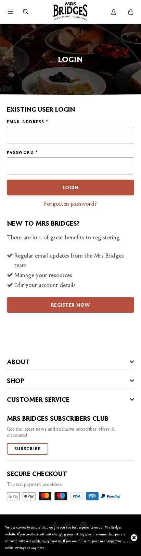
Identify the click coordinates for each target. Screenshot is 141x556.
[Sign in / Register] (113, 12)
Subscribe (27, 448)
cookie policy (40, 541)
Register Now (70, 305)
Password (22, 152)
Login (71, 187)
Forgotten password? (70, 203)
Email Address (27, 122)
